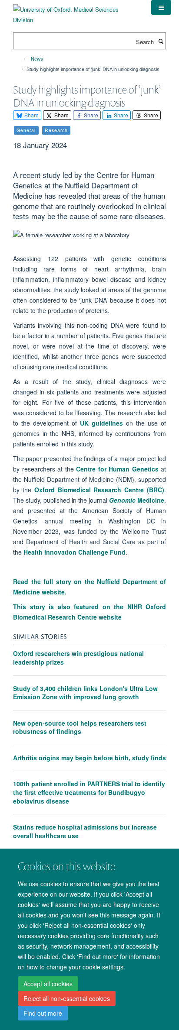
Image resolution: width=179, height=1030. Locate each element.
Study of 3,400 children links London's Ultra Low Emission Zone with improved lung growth (85, 692)
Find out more (42, 1013)
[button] (161, 7)
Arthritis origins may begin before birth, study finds (89, 757)
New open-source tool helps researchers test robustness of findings (79, 727)
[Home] (21, 59)
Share (31, 115)
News (37, 58)
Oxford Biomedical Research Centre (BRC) (99, 489)
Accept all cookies (48, 983)
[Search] (161, 41)
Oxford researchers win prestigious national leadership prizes (78, 657)
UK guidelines (101, 423)
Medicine (136, 500)
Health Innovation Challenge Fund (74, 552)
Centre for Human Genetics (117, 469)
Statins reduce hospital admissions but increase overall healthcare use (85, 831)
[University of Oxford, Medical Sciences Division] (75, 11)
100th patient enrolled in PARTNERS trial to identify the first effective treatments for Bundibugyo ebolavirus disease (89, 792)
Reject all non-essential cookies (66, 998)
